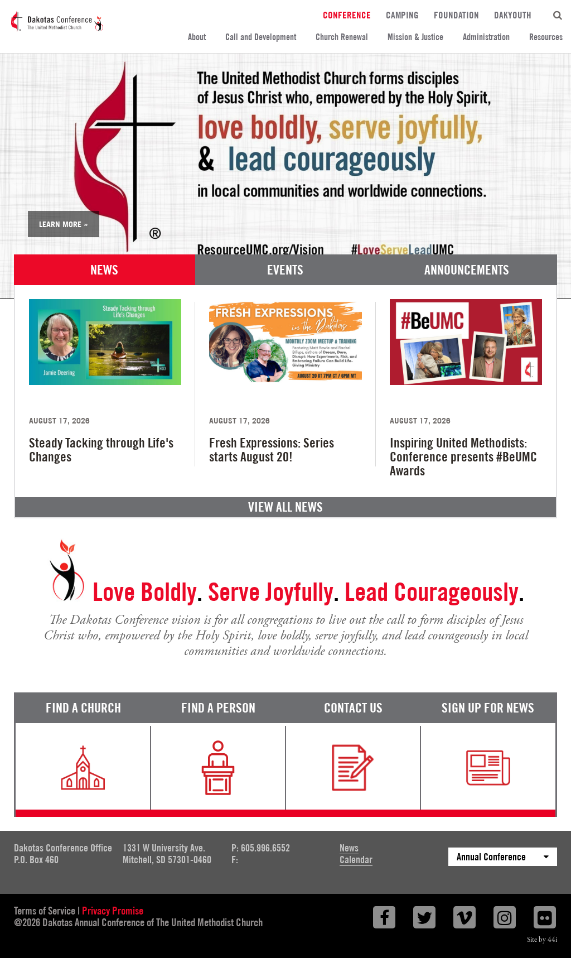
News (104, 270)
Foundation (456, 14)
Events (285, 270)
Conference (347, 14)
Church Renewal (342, 37)
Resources (546, 37)
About (197, 37)
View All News (285, 507)
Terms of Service (44, 910)
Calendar (356, 859)
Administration (486, 37)
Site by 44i (542, 940)
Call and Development (260, 37)
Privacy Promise (112, 910)
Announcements (466, 270)
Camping (402, 14)
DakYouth (512, 14)
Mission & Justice (415, 37)
